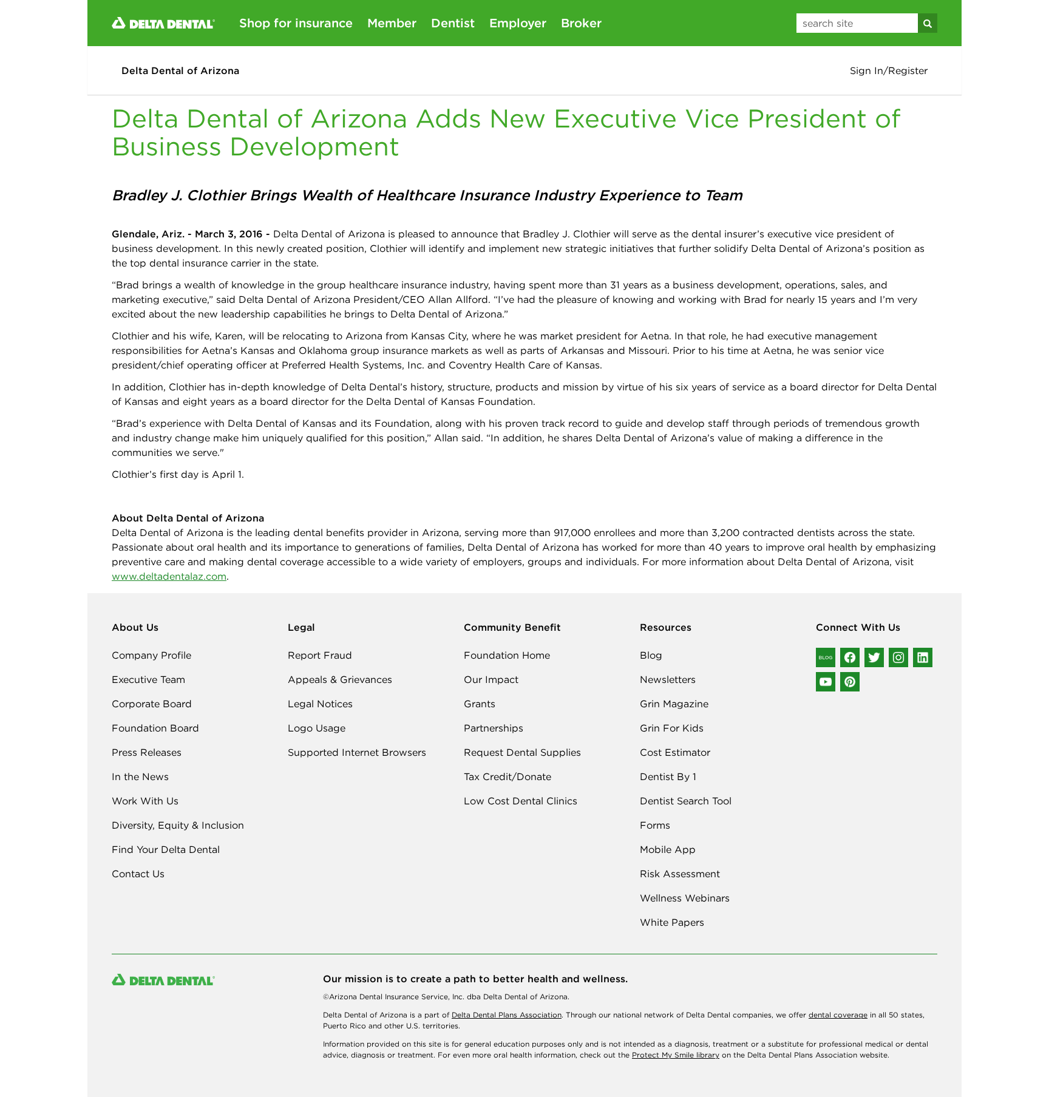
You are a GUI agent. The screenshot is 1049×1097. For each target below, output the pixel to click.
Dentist (453, 22)
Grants (479, 704)
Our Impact (491, 679)
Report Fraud (320, 655)
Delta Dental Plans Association (507, 1014)
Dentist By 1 (668, 776)
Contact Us (138, 874)
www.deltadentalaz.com (169, 576)
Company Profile (151, 655)
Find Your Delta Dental (166, 849)
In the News (140, 776)
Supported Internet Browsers (357, 752)
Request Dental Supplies (522, 752)
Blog (651, 655)
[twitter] (874, 657)
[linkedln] (922, 657)
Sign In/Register (889, 70)
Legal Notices (320, 704)
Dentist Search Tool (686, 801)
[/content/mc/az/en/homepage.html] (163, 22)
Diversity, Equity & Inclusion (178, 825)
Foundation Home (507, 655)
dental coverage (838, 1014)
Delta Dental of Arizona (180, 70)
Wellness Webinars (685, 898)
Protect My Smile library (675, 1054)
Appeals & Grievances (340, 679)
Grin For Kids (672, 728)
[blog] (825, 657)
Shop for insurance (296, 22)
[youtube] (825, 681)
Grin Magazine (674, 704)
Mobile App (668, 849)
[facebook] (850, 657)
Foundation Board (155, 728)
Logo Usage (316, 728)
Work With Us (145, 801)
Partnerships (493, 728)
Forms (655, 825)
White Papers (672, 922)
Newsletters (668, 679)
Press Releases (147, 752)
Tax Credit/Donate (507, 776)
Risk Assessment (680, 874)
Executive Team (148, 679)
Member (391, 22)
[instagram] (898, 657)
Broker (581, 22)
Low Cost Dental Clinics (520, 801)
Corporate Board (152, 704)
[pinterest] (850, 681)
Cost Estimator (675, 752)
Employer (517, 22)
